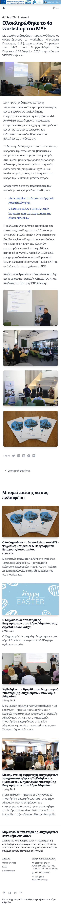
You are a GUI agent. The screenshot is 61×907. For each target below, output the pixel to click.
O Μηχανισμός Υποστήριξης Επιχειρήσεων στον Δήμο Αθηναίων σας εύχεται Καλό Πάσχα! (29, 623)
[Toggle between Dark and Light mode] (54, 7)
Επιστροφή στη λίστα (19, 470)
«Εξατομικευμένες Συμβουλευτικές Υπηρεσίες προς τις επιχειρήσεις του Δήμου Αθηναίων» (30, 213)
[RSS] (21, 893)
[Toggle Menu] (57, 7)
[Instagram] (15, 893)
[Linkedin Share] (23, 455)
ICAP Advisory (8, 870)
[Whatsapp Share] (28, 455)
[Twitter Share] (13, 455)
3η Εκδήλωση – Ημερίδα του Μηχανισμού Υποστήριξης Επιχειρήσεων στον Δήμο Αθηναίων (30, 692)
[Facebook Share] (18, 455)
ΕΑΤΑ (4, 866)
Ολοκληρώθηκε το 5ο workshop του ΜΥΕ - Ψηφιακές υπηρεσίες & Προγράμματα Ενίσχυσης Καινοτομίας (30, 545)
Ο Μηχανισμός (9, 862)
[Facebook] (4, 893)
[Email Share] (34, 455)
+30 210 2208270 (42, 872)
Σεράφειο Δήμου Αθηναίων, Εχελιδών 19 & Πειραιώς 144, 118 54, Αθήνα (44, 865)
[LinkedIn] (9, 893)
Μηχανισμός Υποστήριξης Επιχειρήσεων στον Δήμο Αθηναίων (30, 834)
